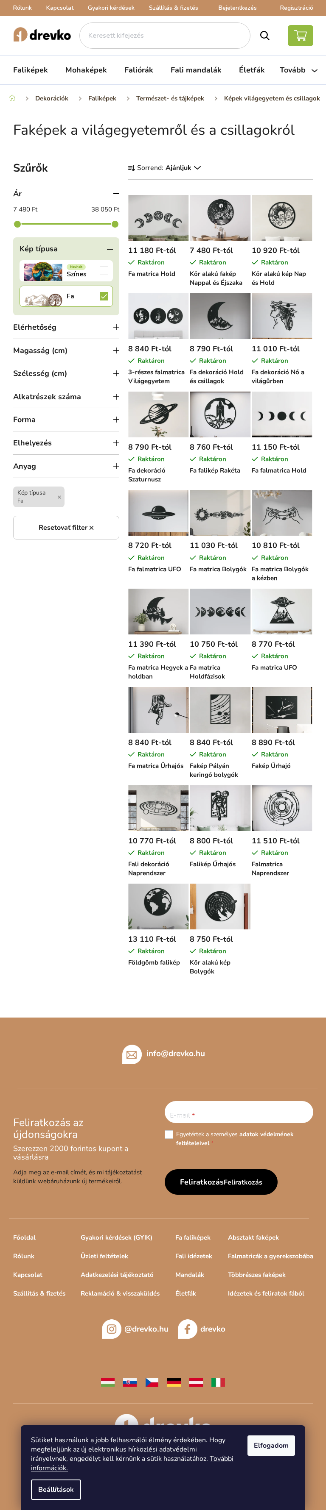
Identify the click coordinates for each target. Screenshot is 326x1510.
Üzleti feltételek (104, 1256)
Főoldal (24, 1237)
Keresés (264, 35)
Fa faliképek (193, 1237)
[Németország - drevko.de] (174, 1382)
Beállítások (56, 1489)
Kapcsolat (59, 8)
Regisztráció (296, 8)
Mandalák (189, 1275)
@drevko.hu (146, 1329)
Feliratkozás (243, 1182)
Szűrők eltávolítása (66, 527)
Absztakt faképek (253, 1237)
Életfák (185, 1293)
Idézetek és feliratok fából (266, 1293)
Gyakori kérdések (111, 8)
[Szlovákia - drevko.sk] (130, 1382)
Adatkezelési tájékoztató (117, 1275)
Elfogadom (271, 1445)
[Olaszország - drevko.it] (218, 1382)
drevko (212, 1329)
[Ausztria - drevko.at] (196, 1382)
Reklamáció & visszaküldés (120, 1293)
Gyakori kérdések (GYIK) (116, 1237)
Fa (66, 296)
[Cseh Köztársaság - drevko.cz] (152, 1382)
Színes (66, 270)
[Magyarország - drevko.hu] (108, 1382)
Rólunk (22, 8)
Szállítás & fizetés (173, 8)
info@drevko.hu (175, 1053)
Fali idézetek (193, 1256)
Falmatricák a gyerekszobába (270, 1256)
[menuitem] (30, 70)
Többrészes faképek (257, 1275)
